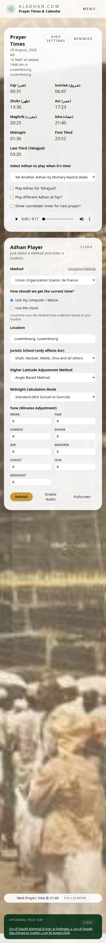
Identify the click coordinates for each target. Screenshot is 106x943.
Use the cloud (26, 308)
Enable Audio (50, 496)
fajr (57, 414)
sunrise (16, 430)
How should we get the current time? (42, 291)
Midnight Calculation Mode (33, 389)
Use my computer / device (36, 300)
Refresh (21, 496)
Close (87, 247)
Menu (89, 8)
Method (16, 268)
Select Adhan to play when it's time (40, 165)
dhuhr (59, 430)
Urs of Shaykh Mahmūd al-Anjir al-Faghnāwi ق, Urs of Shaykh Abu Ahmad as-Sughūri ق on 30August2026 (50, 931)
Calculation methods (82, 269)
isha (58, 460)
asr (13, 445)
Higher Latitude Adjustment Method (41, 370)
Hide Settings (56, 39)
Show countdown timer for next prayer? (48, 206)
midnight (18, 475)
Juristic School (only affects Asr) (37, 350)
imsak (15, 414)
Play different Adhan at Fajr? (38, 197)
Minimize (83, 39)
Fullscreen (82, 496)
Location (17, 327)
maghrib (61, 445)
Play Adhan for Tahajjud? (35, 188)
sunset (16, 460)
